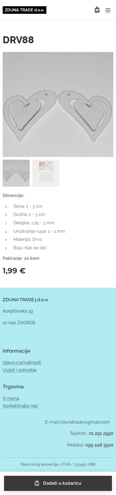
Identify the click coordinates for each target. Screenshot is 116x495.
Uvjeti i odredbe (20, 370)
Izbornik (108, 10)
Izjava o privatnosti (22, 362)
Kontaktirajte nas (20, 405)
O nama (11, 398)
